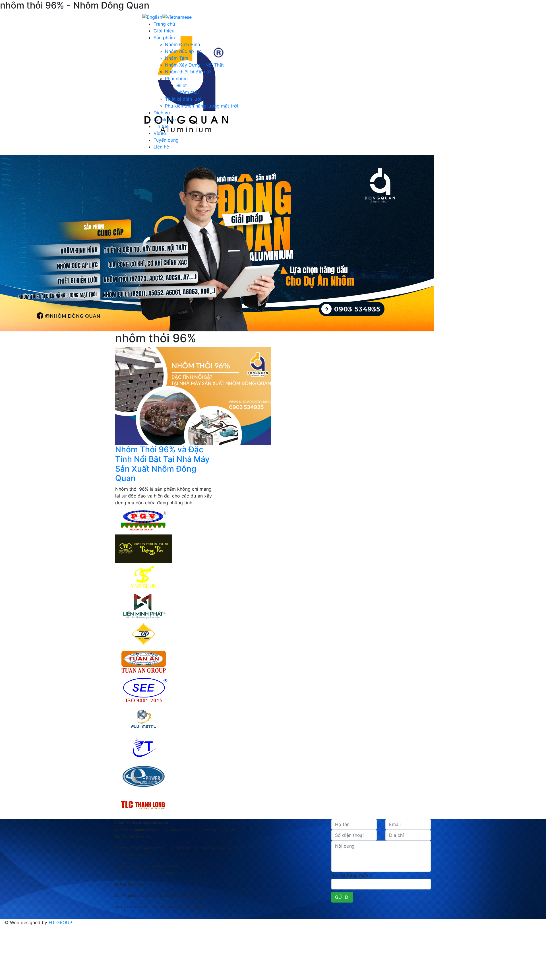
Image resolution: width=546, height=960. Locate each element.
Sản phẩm (164, 37)
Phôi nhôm (176, 78)
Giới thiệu (164, 31)
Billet (181, 85)
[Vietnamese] (177, 16)
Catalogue (165, 119)
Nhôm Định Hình (182, 44)
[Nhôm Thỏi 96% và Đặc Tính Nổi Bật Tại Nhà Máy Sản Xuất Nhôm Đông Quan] (193, 396)
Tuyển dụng (166, 140)
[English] (152, 16)
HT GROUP (60, 922)
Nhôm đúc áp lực (183, 51)
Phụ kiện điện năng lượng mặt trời (201, 106)
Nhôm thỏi (187, 92)
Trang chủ (164, 24)
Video (160, 133)
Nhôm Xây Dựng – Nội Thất (194, 65)
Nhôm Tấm (176, 58)
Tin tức (161, 126)
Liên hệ (161, 147)
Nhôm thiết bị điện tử (188, 72)
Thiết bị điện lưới (183, 99)
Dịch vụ (162, 112)
